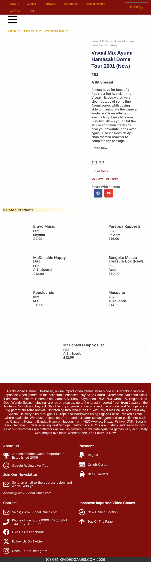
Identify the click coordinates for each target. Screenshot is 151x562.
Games (31, 3)
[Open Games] (19, 30)
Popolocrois (43, 292)
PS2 (102, 41)
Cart (31, 11)
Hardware (50, 3)
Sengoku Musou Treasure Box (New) (126, 259)
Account (15, 11)
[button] (50, 122)
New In (14, 3)
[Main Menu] (12, 19)
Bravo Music (44, 226)
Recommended (95, 3)
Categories (71, 3)
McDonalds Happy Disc (49, 259)
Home (94, 41)
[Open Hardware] (39, 30)
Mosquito (117, 292)
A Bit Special (102, 82)
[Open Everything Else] (67, 30)
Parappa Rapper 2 (125, 226)
